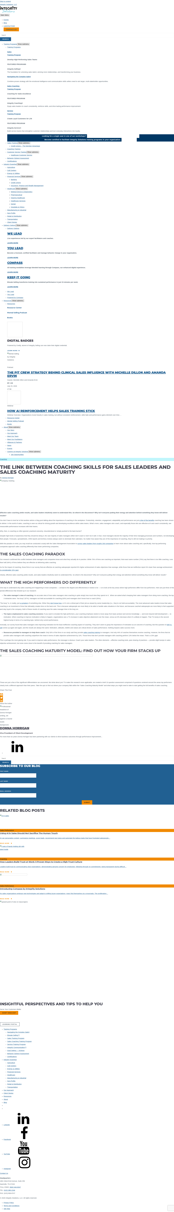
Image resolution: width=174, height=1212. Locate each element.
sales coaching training (91, 632)
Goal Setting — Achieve (15, 1050)
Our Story (10, 430)
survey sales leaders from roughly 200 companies (95, 544)
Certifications (12, 161)
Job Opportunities (17, 455)
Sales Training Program (15, 1038)
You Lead (10, 294)
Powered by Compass (15, 298)
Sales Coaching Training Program (19, 1041)
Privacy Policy (9, 1203)
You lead (15, 248)
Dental (13, 204)
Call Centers (11, 170)
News (9, 445)
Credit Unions (16, 183)
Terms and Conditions (11, 1206)
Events (6, 20)
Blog (5, 23)
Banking (14, 180)
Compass (15, 263)
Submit (87, 802)
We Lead (10, 291)
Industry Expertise (10, 164)
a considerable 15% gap (9, 570)
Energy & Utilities (13, 173)
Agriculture (11, 167)
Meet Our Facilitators (14, 439)
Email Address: (5, 791)
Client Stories (12, 222)
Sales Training (12, 143)
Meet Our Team (12, 436)
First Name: (4, 771)
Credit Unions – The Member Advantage (25, 146)
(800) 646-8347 (15, 1187)
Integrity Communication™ (16, 1047)
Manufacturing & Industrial (16, 210)
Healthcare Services (18, 201)
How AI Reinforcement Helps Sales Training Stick (51, 411)
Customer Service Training (16, 152)
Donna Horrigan (8, 478)
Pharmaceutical (16, 195)
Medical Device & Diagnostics (21, 192)
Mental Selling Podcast (15, 421)
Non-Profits (11, 213)
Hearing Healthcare (18, 198)
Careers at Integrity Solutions (17, 452)
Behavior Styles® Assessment (18, 158)
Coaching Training (13, 149)
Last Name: (4, 781)
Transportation (12, 219)
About (6, 427)
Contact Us (11, 29)
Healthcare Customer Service (21, 155)
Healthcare (11, 189)
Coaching (3, 459)
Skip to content (5, 1)
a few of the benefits (147, 520)
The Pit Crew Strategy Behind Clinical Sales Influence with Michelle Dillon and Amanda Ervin (86, 374)
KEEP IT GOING (18, 277)
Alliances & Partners (14, 442)
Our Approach (12, 433)
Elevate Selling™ (13, 1035)
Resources (7, 301)
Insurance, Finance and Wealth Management (27, 186)
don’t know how (56, 603)
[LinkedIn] (87, 700)
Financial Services (13, 176)
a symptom (24, 603)
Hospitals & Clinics (17, 207)
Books (9, 424)
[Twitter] (87, 697)
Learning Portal (9, 26)
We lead (14, 233)
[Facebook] (87, 694)
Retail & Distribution (14, 216)
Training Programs (10, 44)
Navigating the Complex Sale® (19, 77)
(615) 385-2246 (9, 1190)
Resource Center (13, 418)
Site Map (7, 1209)
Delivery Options (10, 225)
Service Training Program (16, 1044)
